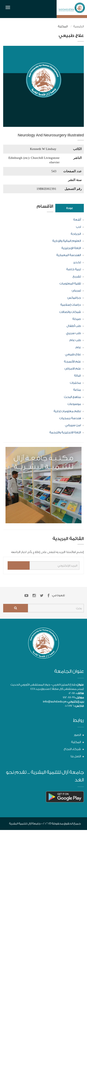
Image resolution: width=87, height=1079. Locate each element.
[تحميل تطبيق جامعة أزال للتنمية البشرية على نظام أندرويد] (65, 796)
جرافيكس (74, 297)
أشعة (77, 219)
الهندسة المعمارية (68, 255)
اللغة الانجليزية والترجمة (65, 432)
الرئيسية (78, 26)
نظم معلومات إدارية (67, 411)
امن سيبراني (73, 425)
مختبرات (75, 383)
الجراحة (76, 234)
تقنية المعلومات (70, 283)
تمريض (76, 290)
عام (78, 347)
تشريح (77, 276)
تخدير (77, 262)
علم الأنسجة (72, 361)
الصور (77, 735)
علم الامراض (73, 368)
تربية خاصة (73, 269)
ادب (78, 227)
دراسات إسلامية (70, 304)
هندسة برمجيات (70, 418)
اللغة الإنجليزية (71, 248)
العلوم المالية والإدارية (66, 241)
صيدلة (76, 319)
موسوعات (74, 404)
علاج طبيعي (73, 354)
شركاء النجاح (72, 749)
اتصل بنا (76, 756)
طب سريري (73, 333)
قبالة (77, 375)
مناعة (77, 390)
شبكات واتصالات (70, 312)
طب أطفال (74, 326)
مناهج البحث (72, 397)
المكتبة (76, 742)
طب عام (75, 340)
